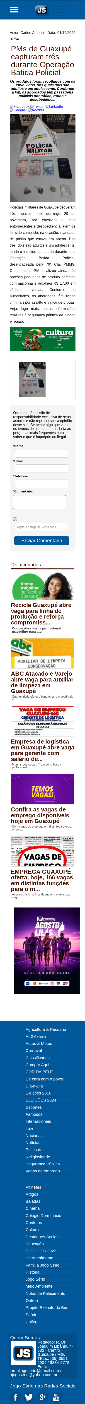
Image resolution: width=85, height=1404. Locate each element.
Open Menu (14, 10)
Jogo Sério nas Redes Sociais (42, 1385)
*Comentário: (23, 491)
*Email (18, 461)
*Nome (18, 446)
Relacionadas (26, 564)
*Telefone (20, 476)
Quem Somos (25, 1337)
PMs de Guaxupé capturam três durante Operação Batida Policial (42, 60)
